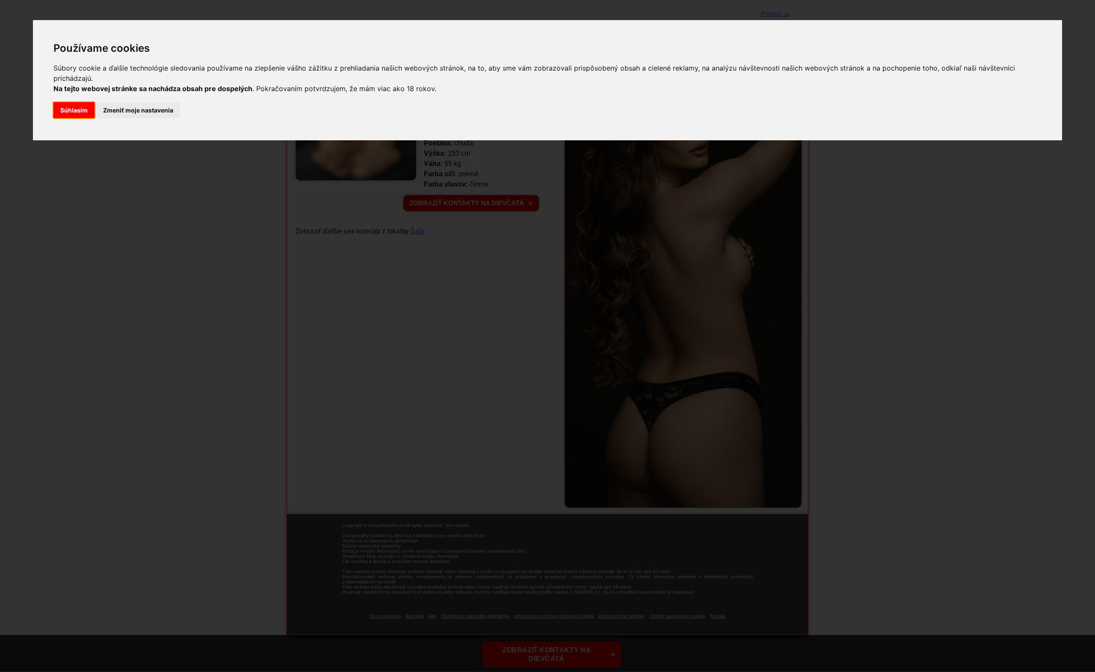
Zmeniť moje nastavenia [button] (138, 110)
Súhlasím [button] (74, 110)
